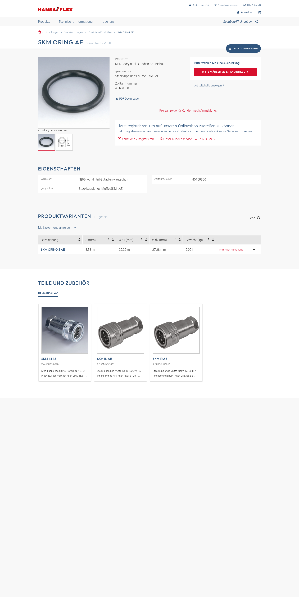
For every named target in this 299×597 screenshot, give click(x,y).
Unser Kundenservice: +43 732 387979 (189, 139)
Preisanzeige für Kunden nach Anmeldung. (188, 110)
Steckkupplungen (73, 32)
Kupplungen (52, 32)
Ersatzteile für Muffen (100, 32)
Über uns (108, 21)
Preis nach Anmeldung (231, 249)
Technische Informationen (76, 21)
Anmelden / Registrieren (137, 139)
